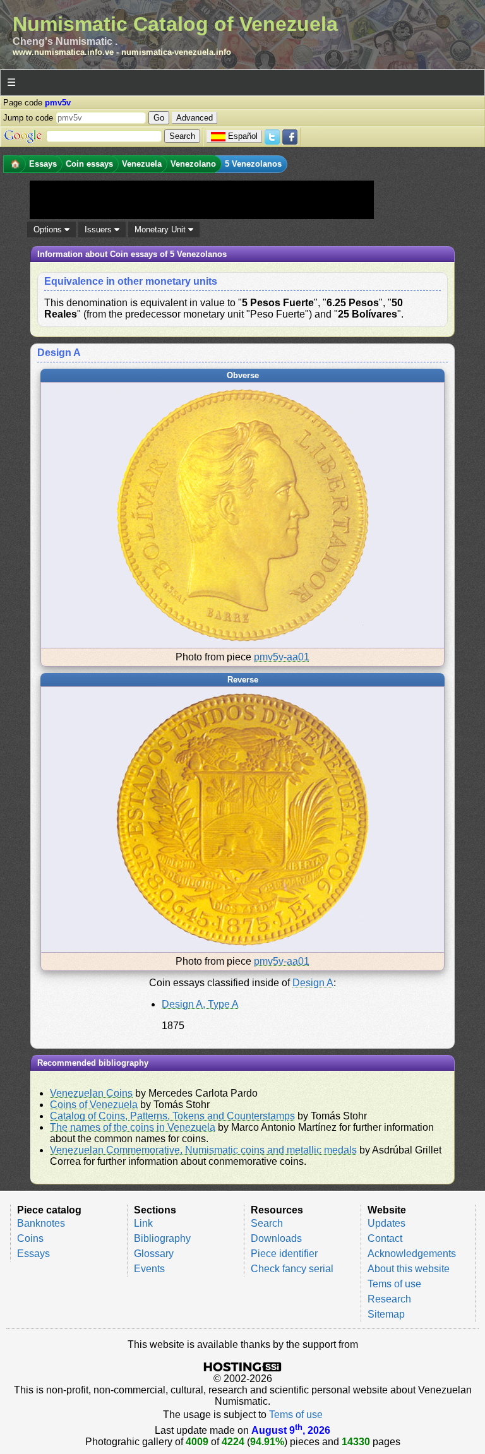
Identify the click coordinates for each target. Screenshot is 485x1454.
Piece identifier (284, 1253)
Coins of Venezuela (94, 1104)
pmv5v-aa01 (281, 657)
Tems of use (394, 1283)
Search (267, 1223)
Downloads (276, 1238)
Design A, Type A (200, 1004)
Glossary (154, 1253)
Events (149, 1268)
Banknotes (41, 1223)
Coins (30, 1238)
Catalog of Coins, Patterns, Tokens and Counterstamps (172, 1116)
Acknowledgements (412, 1253)
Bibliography (162, 1238)
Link (143, 1223)
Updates (386, 1223)
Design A (312, 982)
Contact (385, 1238)
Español (243, 136)
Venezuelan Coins (91, 1093)
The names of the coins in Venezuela (132, 1127)
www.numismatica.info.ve (63, 52)
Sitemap (386, 1314)
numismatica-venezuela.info (176, 52)
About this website (409, 1268)
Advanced (194, 117)
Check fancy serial (292, 1268)
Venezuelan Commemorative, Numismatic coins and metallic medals (203, 1150)
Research (389, 1299)
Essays (33, 1253)
